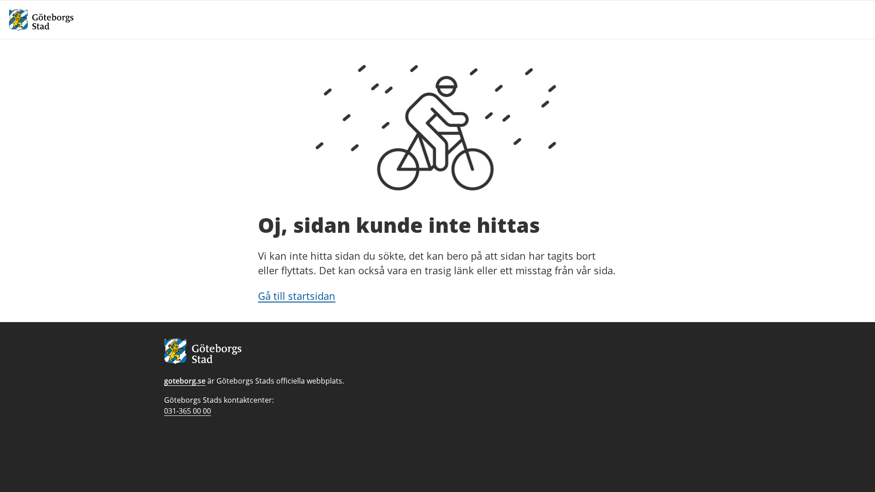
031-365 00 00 (187, 411)
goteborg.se (185, 381)
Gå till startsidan (296, 295)
